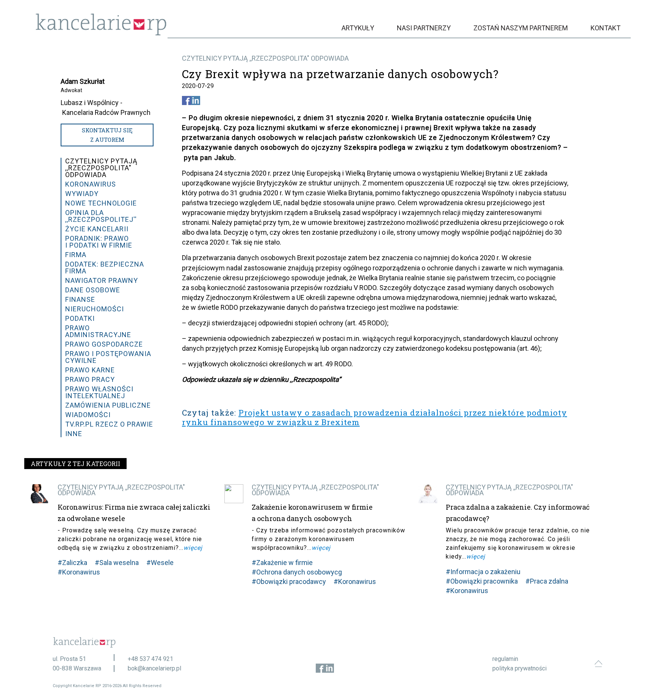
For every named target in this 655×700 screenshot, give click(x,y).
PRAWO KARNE (90, 370)
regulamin (505, 658)
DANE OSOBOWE (92, 290)
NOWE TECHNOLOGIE (101, 203)
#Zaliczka (72, 563)
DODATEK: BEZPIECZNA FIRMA (104, 267)
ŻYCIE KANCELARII (96, 229)
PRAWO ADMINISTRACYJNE (98, 331)
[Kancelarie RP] (101, 33)
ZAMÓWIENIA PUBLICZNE (108, 405)
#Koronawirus (79, 572)
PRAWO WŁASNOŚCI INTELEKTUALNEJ (99, 392)
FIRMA (75, 255)
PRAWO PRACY (90, 379)
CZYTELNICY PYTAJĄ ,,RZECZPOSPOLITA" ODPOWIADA (265, 58)
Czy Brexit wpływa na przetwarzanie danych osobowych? (340, 74)
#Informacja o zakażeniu (483, 572)
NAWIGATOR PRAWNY (101, 280)
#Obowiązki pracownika (482, 581)
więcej (192, 547)
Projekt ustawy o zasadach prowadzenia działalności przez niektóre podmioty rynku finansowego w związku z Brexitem (374, 417)
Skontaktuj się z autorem (107, 134)
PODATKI (80, 318)
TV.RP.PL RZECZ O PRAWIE (109, 424)
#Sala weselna (117, 563)
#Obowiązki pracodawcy (289, 581)
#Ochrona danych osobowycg (297, 572)
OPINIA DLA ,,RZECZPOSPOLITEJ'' (101, 216)
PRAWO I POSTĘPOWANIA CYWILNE (108, 357)
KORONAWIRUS (90, 184)
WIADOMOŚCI (88, 415)
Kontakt (606, 28)
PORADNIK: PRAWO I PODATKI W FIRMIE (98, 241)
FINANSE (80, 299)
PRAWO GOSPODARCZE (104, 344)
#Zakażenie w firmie (282, 563)
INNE (73, 434)
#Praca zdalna (546, 581)
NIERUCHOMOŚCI (94, 309)
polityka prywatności (519, 668)
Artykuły (358, 28)
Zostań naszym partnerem (520, 28)
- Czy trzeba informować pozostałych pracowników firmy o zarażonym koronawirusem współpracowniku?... (328, 539)
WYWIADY (82, 194)
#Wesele (160, 563)
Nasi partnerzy (424, 28)
